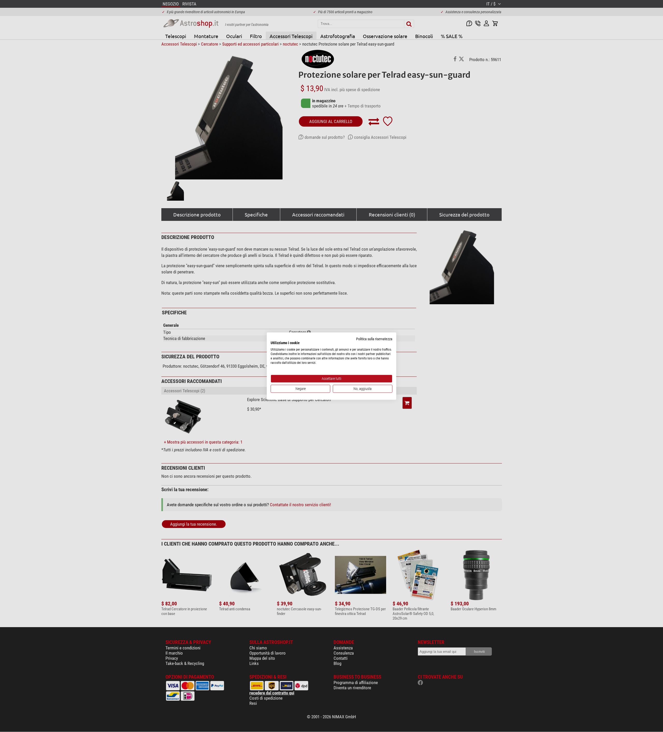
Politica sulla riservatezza (374, 339)
